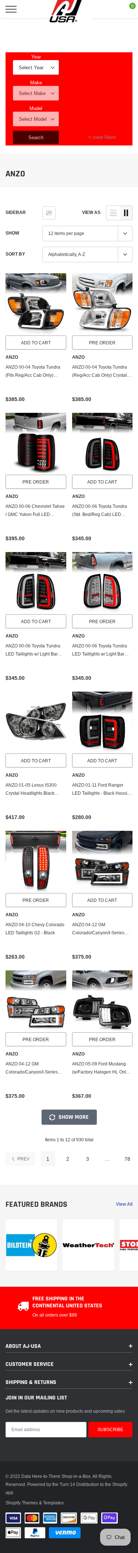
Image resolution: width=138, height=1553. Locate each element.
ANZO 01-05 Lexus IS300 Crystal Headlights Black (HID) (31, 789)
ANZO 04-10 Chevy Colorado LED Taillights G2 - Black (35, 928)
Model (35, 108)
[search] (29, 9)
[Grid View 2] (126, 213)
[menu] (11, 9)
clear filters (102, 137)
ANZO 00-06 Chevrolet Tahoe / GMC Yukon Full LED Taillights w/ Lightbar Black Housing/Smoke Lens (35, 511)
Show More (73, 1117)
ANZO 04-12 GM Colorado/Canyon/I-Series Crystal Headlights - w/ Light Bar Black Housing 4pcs (100, 929)
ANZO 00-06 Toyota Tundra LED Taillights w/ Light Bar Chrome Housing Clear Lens (101, 650)
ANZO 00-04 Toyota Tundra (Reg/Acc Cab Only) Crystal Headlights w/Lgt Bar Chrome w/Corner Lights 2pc (101, 371)
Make (36, 82)
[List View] (113, 213)
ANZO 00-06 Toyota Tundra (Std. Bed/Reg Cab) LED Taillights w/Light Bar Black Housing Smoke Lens (99, 511)
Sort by (15, 254)
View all (124, 1204)
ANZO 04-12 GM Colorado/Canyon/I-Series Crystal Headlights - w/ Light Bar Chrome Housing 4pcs (33, 1068)
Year (36, 57)
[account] (110, 9)
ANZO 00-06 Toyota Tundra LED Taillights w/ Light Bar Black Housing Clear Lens (33, 650)
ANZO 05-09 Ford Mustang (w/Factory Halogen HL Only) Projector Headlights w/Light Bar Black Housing (101, 1068)
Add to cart (36, 342)
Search (35, 137)
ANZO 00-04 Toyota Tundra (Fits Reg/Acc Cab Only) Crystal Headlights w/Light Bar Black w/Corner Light (36, 371)
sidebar (16, 212)
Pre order (102, 342)
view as (91, 212)
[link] (36, 303)
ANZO (12, 357)
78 (127, 1159)
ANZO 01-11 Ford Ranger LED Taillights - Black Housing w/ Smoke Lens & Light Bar (102, 789)
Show (12, 233)
